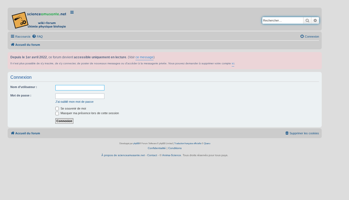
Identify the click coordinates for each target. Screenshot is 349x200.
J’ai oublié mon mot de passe (74, 101)
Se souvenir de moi (73, 108)
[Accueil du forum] (39, 19)
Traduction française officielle (187, 143)
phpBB (136, 143)
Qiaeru (207, 143)
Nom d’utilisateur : (23, 87)
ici (233, 63)
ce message (145, 57)
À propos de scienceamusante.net (123, 155)
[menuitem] (37, 36)
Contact (152, 155)
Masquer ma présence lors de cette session (89, 113)
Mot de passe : (20, 95)
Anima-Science (171, 155)
